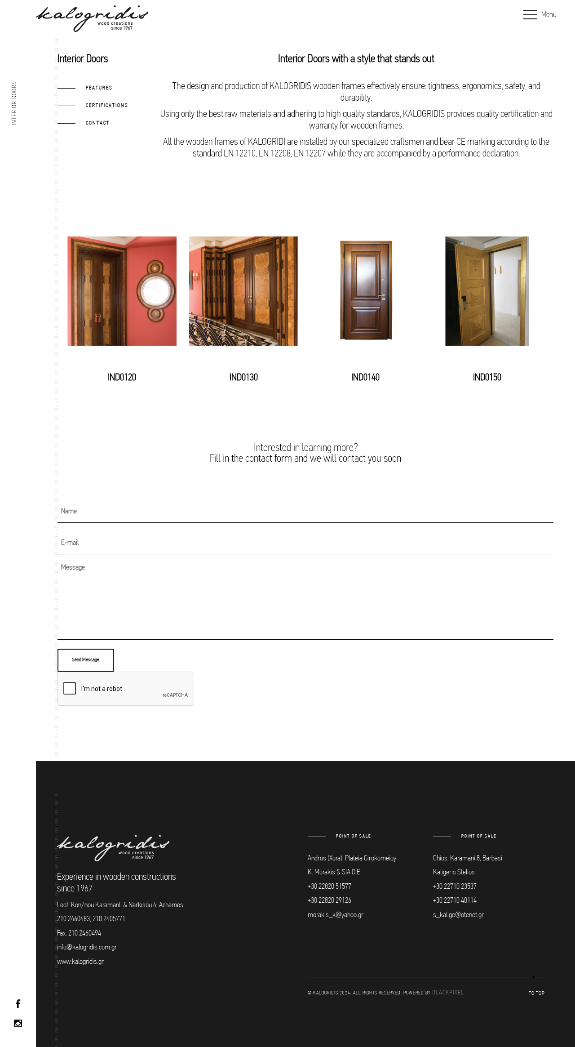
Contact (98, 123)
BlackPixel (448, 992)
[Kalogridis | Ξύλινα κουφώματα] (92, 18)
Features (99, 88)
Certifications (107, 105)
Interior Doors (14, 103)
